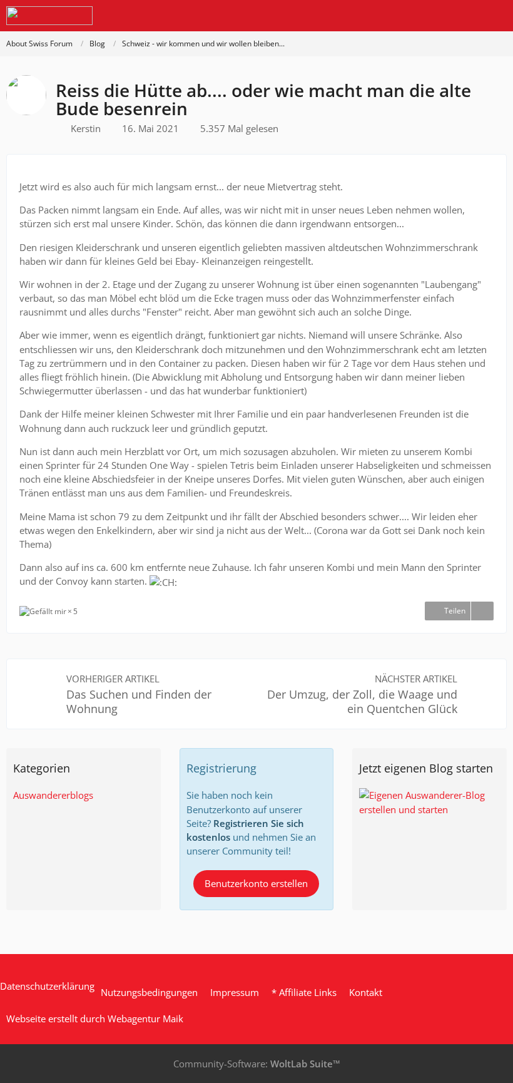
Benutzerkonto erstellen (256, 883)
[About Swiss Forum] (49, 15)
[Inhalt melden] (482, 611)
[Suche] (434, 15)
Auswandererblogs (53, 795)
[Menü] (496, 15)
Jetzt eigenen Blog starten (426, 768)
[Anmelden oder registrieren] (465, 15)
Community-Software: (256, 1063)
